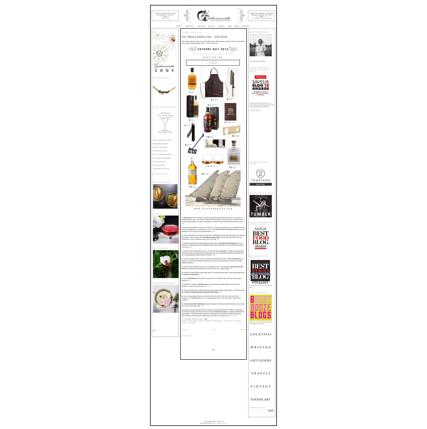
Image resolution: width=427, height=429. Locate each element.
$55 (202, 306)
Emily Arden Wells (219, 423)
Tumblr (221, 26)
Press (237, 26)
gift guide (193, 321)
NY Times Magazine (255, 110)
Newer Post (184, 329)
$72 (200, 274)
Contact (246, 26)
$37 (188, 300)
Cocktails (190, 26)
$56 (183, 223)
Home (213, 329)
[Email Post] (205, 319)
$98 (218, 239)
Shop (230, 26)
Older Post (242, 329)
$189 (214, 255)
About (179, 26)
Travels (211, 26)
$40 (189, 280)
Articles (201, 26)
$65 (194, 262)
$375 (213, 231)
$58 (191, 247)
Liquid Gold (228, 321)
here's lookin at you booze (210, 321)
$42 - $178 (233, 315)
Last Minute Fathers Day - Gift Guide (205, 36)
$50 (220, 292)
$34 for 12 (208, 286)
